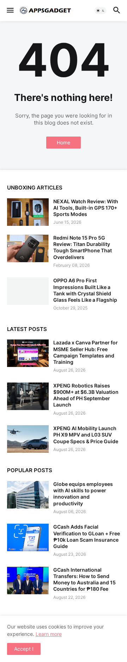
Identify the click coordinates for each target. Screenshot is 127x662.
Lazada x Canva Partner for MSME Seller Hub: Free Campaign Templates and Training (85, 352)
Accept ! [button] (24, 649)
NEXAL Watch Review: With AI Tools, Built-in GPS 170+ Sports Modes (85, 207)
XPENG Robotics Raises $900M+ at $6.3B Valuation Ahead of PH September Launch (86, 395)
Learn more (49, 634)
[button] (9, 11)
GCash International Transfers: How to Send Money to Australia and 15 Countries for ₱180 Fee (84, 579)
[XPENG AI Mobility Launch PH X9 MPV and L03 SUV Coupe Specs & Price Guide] (28, 439)
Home (63, 142)
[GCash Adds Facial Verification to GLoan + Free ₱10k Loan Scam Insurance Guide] (28, 537)
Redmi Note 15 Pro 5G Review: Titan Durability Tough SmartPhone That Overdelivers (82, 247)
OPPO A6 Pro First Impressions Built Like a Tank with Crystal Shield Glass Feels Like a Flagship (85, 290)
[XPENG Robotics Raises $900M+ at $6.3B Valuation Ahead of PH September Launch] (28, 396)
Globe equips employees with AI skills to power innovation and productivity (83, 493)
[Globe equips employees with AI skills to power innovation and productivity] (28, 494)
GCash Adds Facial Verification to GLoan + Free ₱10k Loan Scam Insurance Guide (86, 536)
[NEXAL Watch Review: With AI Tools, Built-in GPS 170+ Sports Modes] (28, 212)
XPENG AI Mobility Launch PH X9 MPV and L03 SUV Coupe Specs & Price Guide (85, 434)
